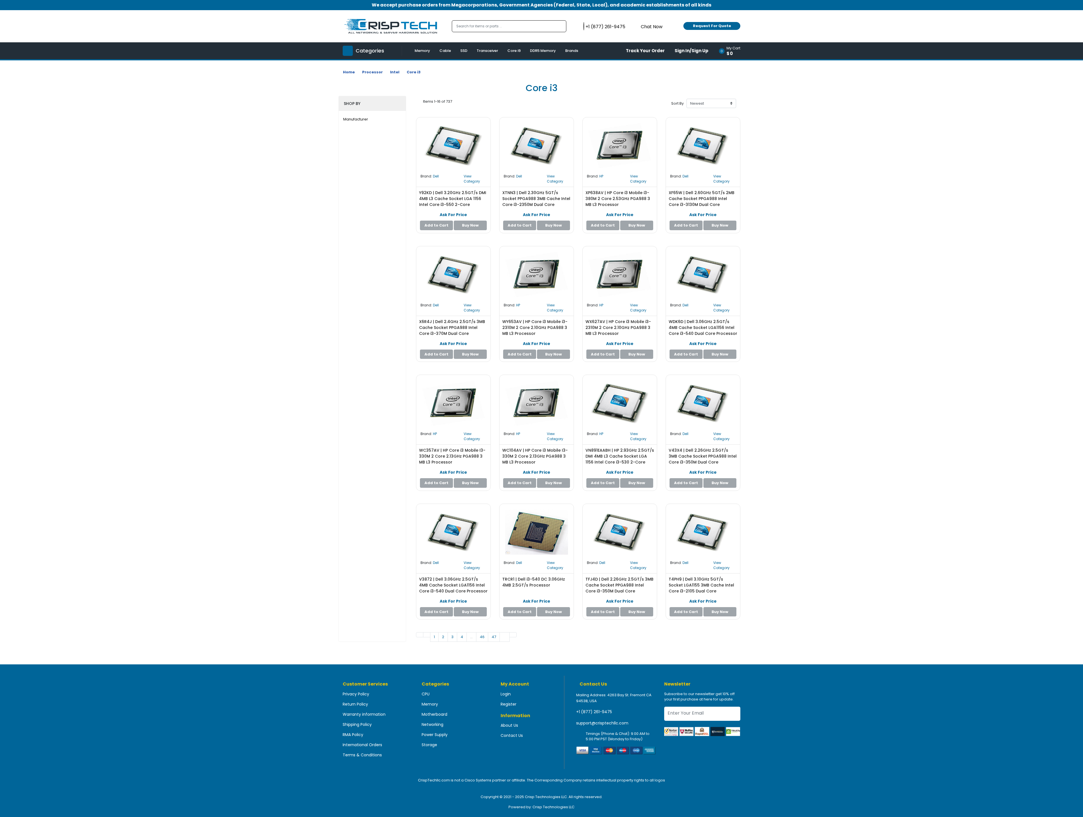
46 (482, 637)
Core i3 (414, 72)
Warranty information (364, 714)
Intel (394, 72)
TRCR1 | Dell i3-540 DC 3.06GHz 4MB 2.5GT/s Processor (533, 582)
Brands (571, 50)
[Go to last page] (513, 634)
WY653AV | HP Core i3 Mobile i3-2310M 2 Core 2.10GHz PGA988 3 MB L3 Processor (534, 327)
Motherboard (434, 714)
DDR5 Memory (543, 50)
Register (508, 704)
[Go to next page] (504, 637)
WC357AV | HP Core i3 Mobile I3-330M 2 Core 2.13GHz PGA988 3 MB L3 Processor (452, 456)
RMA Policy (353, 734)
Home (349, 72)
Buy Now (470, 225)
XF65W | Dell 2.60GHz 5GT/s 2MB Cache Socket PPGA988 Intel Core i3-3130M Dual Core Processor (701, 201)
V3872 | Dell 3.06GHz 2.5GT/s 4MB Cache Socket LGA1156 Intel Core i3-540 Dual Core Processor (453, 585)
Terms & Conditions (362, 755)
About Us (509, 725)
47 (494, 637)
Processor (372, 72)
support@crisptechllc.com (602, 723)
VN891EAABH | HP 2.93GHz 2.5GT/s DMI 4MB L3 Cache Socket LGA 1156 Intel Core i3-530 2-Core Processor (619, 459)
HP (601, 176)
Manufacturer (355, 119)
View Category (472, 179)
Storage (429, 745)
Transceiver (487, 50)
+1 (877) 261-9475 (594, 712)
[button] (731, 50)
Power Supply (435, 734)
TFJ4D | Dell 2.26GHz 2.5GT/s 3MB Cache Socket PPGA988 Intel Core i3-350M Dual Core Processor (619, 588)
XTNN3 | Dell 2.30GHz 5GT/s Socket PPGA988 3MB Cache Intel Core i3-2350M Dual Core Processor (536, 201)
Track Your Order (645, 51)
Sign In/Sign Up (691, 51)
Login (506, 694)
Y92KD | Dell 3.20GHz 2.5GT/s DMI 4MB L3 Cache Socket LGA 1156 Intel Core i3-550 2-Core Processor (452, 201)
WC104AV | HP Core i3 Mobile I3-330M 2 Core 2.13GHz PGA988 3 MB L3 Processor (535, 456)
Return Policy (355, 704)
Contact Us (512, 735)
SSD (463, 50)
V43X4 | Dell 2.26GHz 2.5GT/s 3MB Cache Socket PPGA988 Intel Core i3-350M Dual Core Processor (703, 459)
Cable (445, 50)
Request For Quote (712, 25)
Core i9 (514, 50)
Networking (432, 724)
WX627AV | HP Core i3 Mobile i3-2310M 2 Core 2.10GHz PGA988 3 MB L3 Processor (618, 327)
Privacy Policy (356, 694)
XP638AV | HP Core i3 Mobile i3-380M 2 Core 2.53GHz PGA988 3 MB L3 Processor (617, 198)
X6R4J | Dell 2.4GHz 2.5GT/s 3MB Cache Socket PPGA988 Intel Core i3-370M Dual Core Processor (452, 330)
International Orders (362, 745)
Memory (422, 50)
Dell (436, 176)
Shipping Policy (357, 724)
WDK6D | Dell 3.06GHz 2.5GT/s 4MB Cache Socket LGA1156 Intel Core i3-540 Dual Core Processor (703, 327)
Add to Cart (436, 225)
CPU (426, 694)
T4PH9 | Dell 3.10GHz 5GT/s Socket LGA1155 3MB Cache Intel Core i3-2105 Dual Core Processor (701, 588)
